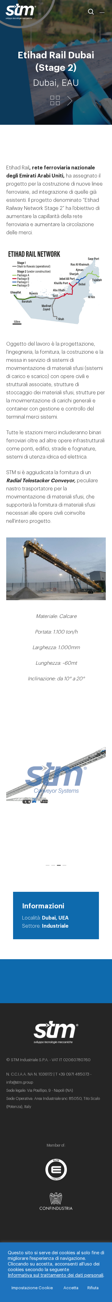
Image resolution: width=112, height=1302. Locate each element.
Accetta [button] (70, 1288)
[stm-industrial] (56, 778)
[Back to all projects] (55, 101)
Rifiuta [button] (93, 1288)
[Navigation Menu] (103, 11)
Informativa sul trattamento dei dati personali (55, 1275)
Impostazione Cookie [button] (32, 1288)
